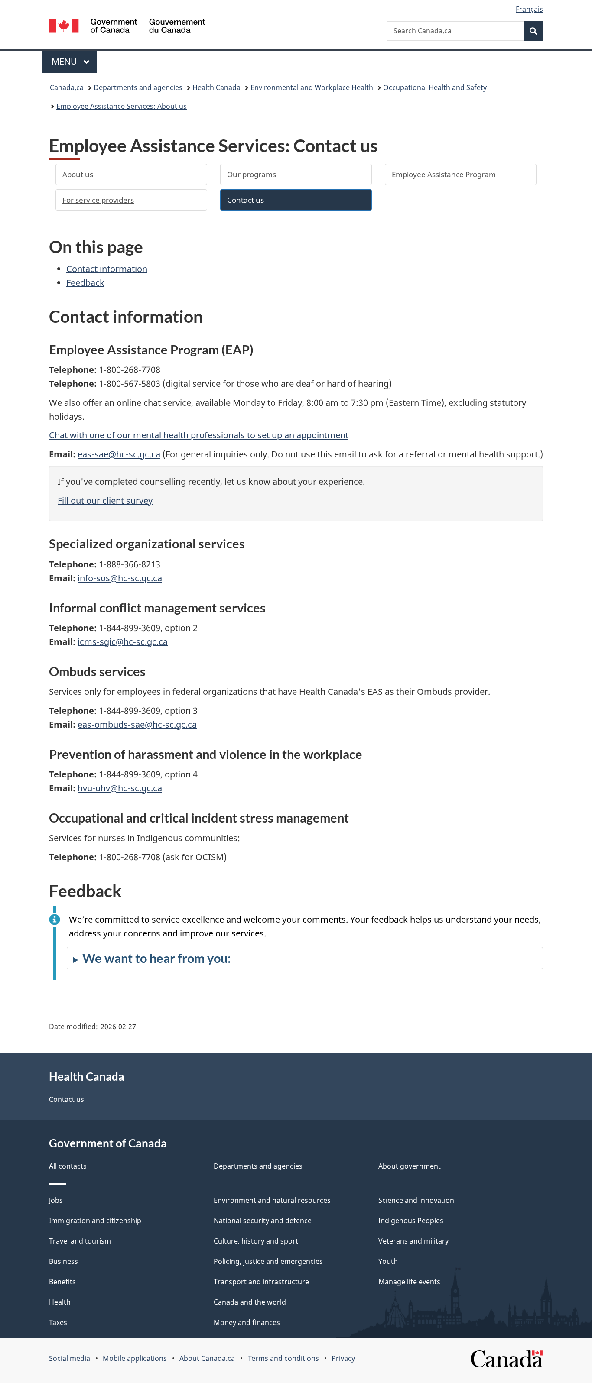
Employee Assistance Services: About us (121, 106)
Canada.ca (67, 87)
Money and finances (247, 1322)
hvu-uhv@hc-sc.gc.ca (120, 788)
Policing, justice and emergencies (268, 1261)
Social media (69, 1358)
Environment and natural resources (272, 1200)
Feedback (85, 282)
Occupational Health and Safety (435, 87)
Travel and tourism (80, 1241)
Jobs (56, 1200)
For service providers (98, 200)
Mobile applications (135, 1358)
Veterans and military (413, 1241)
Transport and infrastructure (261, 1281)
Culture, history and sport (256, 1241)
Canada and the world (250, 1302)
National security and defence (263, 1220)
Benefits (62, 1281)
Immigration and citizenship (95, 1220)
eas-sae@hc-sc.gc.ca (119, 454)
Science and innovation (416, 1200)
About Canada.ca (207, 1358)
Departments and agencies (138, 87)
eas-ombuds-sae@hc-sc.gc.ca (137, 724)
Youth (388, 1261)
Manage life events (409, 1281)
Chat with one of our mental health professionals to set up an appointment (198, 435)
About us (77, 174)
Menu (65, 61)
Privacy (343, 1358)
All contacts (68, 1166)
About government (409, 1166)
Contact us (245, 200)
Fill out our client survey (105, 500)
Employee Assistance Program (444, 174)
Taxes (58, 1322)
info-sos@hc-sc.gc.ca (120, 578)
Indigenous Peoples (410, 1220)
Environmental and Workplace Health (311, 87)
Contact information (106, 269)
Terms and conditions (283, 1358)
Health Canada (216, 87)
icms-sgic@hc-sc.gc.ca (123, 642)
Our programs (251, 174)
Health (60, 1302)
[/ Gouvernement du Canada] (127, 27)
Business (63, 1261)
